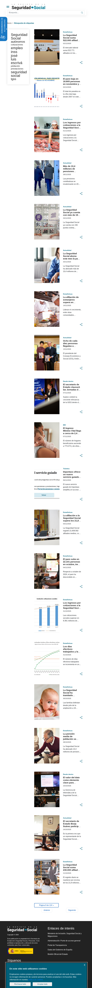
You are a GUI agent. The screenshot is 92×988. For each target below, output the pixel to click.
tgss (13, 79)
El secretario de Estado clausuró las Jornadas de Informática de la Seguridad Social (72, 389)
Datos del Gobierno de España (60, 950)
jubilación (15, 66)
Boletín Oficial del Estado (58, 954)
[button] (81, 62)
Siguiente (72, 910)
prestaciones (17, 69)
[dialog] (46, 975)
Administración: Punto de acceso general (64, 941)
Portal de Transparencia (57, 945)
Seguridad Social (19, 36)
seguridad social (19, 74)
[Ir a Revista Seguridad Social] (33, 7)
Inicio (9, 23)
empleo (17, 48)
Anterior (47, 910)
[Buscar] (82, 12)
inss (14, 52)
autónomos (18, 41)
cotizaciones (17, 44)
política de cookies (35, 980)
